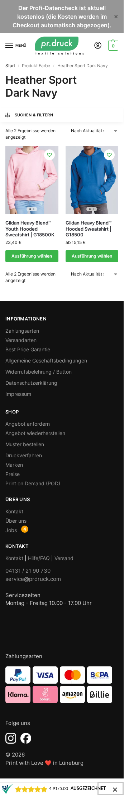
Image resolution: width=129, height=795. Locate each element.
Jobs (11, 530)
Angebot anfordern (27, 424)
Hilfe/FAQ (39, 558)
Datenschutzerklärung (31, 383)
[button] (112, 46)
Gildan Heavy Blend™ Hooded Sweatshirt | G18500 (88, 229)
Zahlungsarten (22, 331)
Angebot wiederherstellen (35, 433)
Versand (63, 558)
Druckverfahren (23, 455)
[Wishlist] (49, 154)
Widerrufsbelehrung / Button (38, 372)
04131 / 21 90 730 (28, 570)
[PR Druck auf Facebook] (25, 738)
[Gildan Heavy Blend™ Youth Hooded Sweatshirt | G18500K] (31, 180)
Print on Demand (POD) (32, 483)
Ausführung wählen (31, 256)
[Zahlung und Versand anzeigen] (61, 684)
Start (10, 65)
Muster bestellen (24, 444)
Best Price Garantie (27, 349)
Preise (12, 474)
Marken (14, 465)
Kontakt (14, 511)
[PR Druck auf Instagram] (10, 738)
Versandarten (21, 340)
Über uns (16, 521)
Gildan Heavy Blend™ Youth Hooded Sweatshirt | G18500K (29, 229)
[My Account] (98, 46)
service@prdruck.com (33, 579)
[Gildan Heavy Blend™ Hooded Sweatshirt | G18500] (92, 180)
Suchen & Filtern (34, 114)
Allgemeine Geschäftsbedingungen (46, 360)
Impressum (18, 394)
